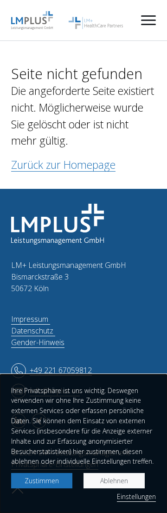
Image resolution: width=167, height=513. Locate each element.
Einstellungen (136, 496)
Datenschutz (33, 331)
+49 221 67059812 (61, 370)
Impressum (30, 319)
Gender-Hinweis (37, 342)
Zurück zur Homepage (63, 164)
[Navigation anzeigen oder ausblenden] (148, 20)
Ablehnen (114, 480)
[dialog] (83, 443)
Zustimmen (42, 480)
